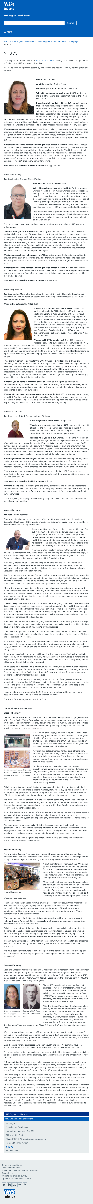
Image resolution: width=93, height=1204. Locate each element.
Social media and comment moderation (20, 1170)
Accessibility (7, 1173)
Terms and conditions (12, 1165)
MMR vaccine (12, 1150)
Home (6, 41)
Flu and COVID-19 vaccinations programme (26, 1139)
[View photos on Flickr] (19, 1186)
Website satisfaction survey (14, 1176)
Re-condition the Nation (17, 1143)
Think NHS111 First (14, 1135)
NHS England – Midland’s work (19, 1119)
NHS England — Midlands (23, 41)
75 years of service (45, 60)
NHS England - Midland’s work (52, 41)
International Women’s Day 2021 (20, 1131)
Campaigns (74, 41)
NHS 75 (9, 1147)
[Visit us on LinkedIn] (9, 1186)
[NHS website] (9, 1197)
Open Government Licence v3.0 (16, 1178)
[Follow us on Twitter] (4, 1186)
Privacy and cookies (11, 1167)
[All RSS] (25, 1186)
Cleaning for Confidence (17, 1127)
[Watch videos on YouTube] (14, 1186)
